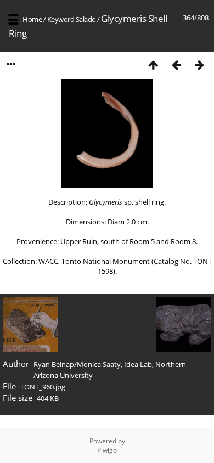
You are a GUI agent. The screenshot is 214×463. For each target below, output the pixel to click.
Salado (86, 19)
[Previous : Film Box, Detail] (176, 64)
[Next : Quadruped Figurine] (199, 64)
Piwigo (107, 450)
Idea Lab (138, 364)
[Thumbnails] (153, 64)
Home (32, 19)
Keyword (61, 19)
